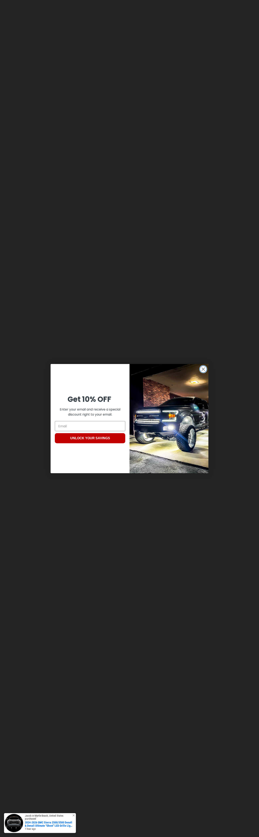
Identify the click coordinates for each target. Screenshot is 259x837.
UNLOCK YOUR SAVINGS (90, 438)
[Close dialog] (203, 369)
